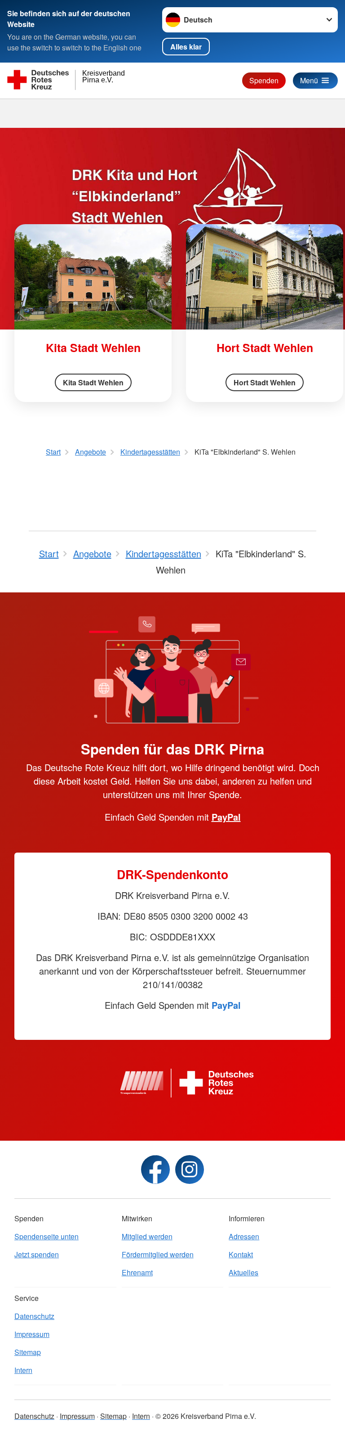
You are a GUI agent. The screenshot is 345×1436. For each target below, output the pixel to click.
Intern (23, 1370)
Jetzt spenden (36, 1254)
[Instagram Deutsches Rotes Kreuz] (189, 1169)
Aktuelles (243, 1272)
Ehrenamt (137, 1272)
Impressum (31, 1334)
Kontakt (241, 1254)
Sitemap (27, 1352)
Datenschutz (34, 1316)
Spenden (264, 80)
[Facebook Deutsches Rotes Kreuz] (155, 1169)
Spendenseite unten (46, 1236)
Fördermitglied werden (158, 1254)
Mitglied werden (147, 1236)
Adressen (244, 1236)
